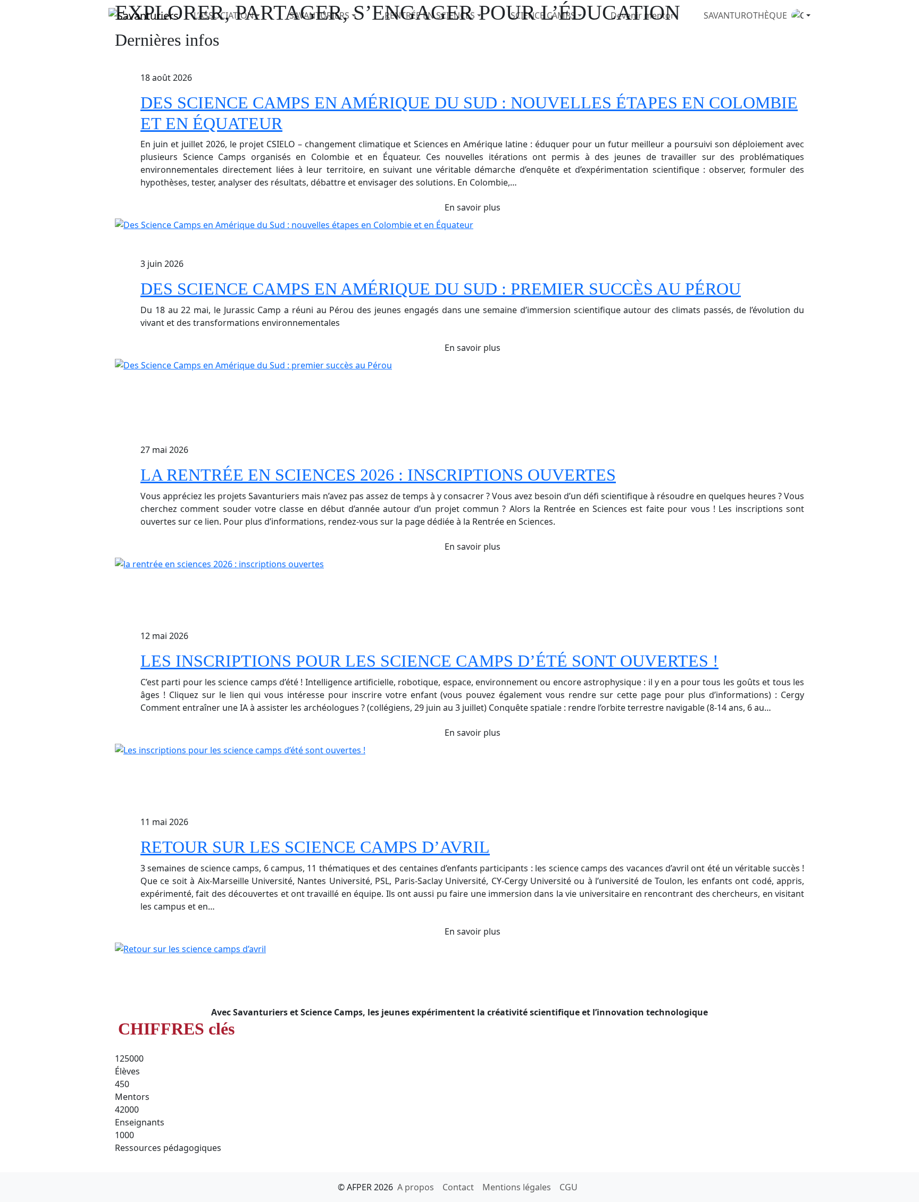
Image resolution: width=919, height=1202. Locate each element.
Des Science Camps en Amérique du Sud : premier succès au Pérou (440, 288)
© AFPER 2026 (365, 1187)
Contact (458, 1187)
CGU (568, 1187)
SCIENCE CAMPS (543, 15)
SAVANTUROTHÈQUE (745, 15)
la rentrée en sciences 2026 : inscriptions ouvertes (378, 474)
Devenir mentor (642, 15)
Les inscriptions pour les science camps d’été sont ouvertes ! (429, 660)
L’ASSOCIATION (224, 15)
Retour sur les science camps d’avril (315, 846)
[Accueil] (143, 15)
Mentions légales (516, 1187)
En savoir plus (472, 207)
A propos (415, 1187)
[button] (801, 15)
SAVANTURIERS (319, 15)
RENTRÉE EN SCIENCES (430, 15)
